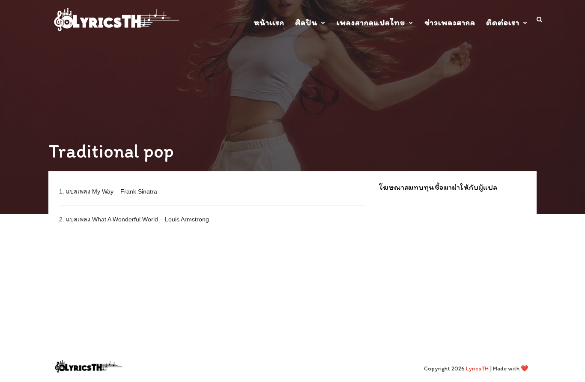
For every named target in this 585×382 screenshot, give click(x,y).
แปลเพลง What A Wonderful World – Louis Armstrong (137, 219)
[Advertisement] (452, 263)
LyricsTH (477, 368)
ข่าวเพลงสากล (449, 22)
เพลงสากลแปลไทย (371, 22)
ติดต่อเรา (502, 22)
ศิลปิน (306, 22)
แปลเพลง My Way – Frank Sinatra (111, 191)
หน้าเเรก (269, 22)
